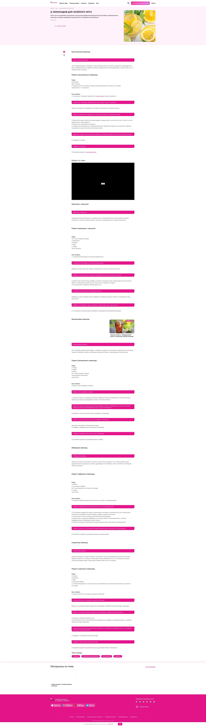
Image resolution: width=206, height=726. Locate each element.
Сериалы (83, 3)
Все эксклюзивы (150, 667)
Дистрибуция (133, 716)
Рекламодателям (80, 716)
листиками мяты (91, 152)
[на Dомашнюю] (54, 2)
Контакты (71, 716)
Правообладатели (123, 716)
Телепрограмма (74, 3)
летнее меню (106, 656)
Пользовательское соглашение (95, 716)
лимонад (118, 656)
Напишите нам (144, 706)
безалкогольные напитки (90, 656)
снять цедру (100, 96)
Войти (153, 3)
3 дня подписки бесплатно (140, 3)
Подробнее (110, 724)
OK (120, 724)
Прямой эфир (63, 3)
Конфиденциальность (110, 716)
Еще (97, 3)
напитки (75, 656)
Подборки (91, 3)
